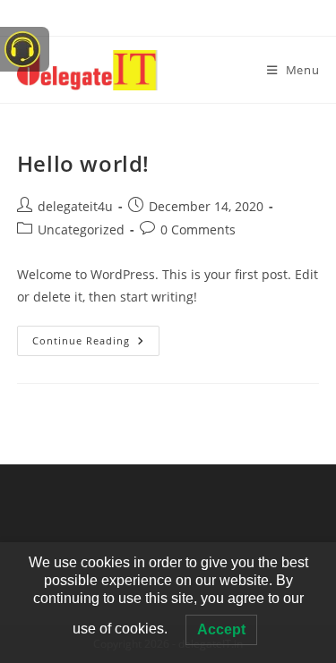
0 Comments (198, 229)
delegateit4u (75, 206)
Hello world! (83, 163)
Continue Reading (95, 336)
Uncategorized (81, 229)
